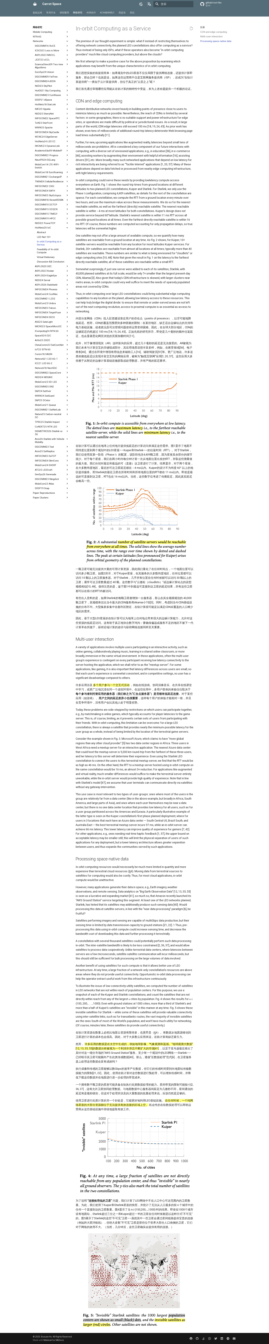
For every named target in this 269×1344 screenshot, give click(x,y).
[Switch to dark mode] (141, 4)
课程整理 (64, 12)
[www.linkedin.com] (221, 1338)
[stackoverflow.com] (203, 1338)
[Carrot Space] (34, 4)
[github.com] (197, 1338)
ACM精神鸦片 (107, 12)
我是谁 (122, 12)
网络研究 (78, 12)
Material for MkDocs (54, 1340)
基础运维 (37, 12)
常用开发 (51, 12)
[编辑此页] (191, 28)
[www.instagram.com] (209, 1338)
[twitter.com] (215, 1338)
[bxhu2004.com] (191, 1338)
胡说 (132, 12)
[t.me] (228, 1338)
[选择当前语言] (149, 4)
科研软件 (91, 12)
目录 (202, 27)
